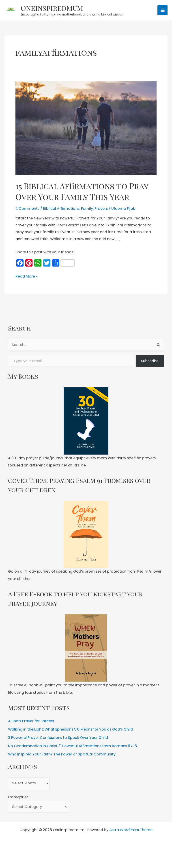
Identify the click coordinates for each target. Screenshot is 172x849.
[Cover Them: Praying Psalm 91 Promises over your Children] (86, 534)
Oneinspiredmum (52, 8)
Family (87, 208)
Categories (18, 797)
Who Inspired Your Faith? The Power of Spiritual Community (62, 754)
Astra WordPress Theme (131, 829)
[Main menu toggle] (162, 10)
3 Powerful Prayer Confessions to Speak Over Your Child (58, 737)
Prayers (101, 208)
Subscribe (150, 360)
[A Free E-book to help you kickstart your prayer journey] (86, 648)
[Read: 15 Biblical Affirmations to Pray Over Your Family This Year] (86, 127)
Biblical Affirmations (61, 208)
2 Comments (27, 208)
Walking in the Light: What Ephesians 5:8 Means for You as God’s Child (70, 729)
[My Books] (86, 421)
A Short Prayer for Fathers (31, 721)
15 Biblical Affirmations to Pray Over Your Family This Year (81, 191)
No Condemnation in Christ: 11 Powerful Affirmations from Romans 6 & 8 (72, 745)
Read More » (26, 277)
